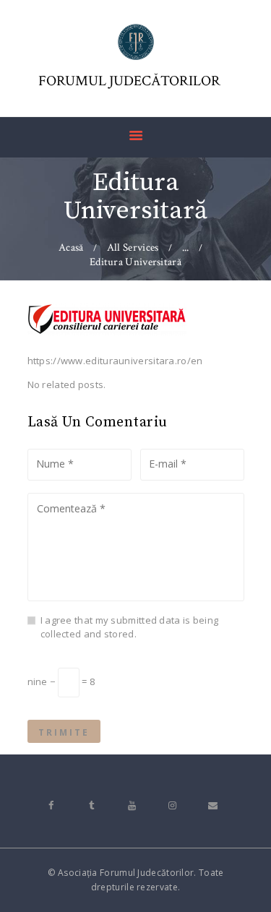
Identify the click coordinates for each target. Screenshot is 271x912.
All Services (133, 247)
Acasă (71, 247)
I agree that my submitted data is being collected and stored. (129, 627)
